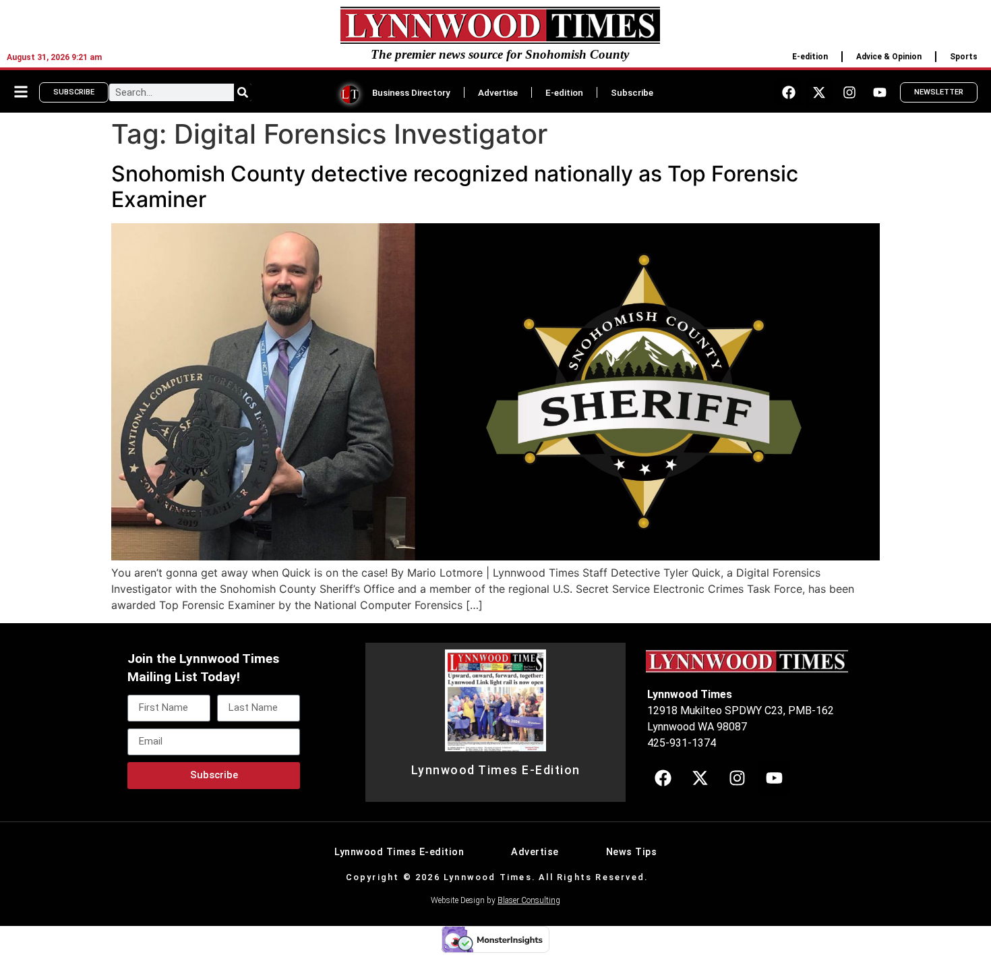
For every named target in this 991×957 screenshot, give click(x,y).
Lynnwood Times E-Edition (495, 770)
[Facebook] (788, 92)
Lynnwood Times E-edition (399, 852)
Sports (964, 56)
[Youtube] (879, 92)
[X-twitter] (819, 92)
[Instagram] (849, 92)
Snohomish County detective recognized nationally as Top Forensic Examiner (454, 186)
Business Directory (411, 92)
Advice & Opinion (889, 56)
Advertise (498, 92)
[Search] (242, 92)
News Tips (631, 852)
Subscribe (632, 92)
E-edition (810, 56)
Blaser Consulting (529, 900)
